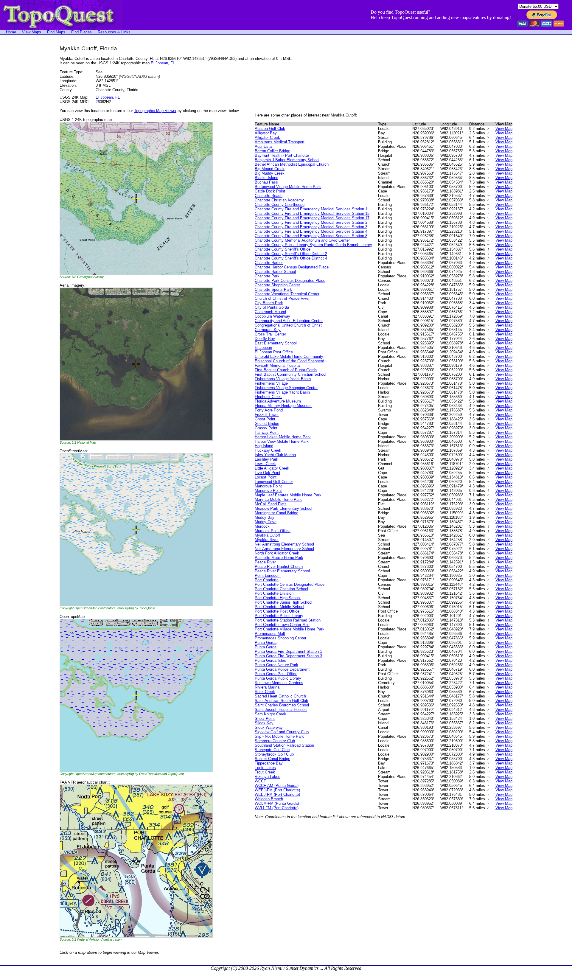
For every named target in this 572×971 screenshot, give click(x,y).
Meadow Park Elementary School (283, 508)
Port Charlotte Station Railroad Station (288, 620)
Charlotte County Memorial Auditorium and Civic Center (302, 240)
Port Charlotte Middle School (279, 607)
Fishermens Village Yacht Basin (282, 392)
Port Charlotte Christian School (281, 589)
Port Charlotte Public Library (279, 615)
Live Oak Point (267, 472)
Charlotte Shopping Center (277, 285)
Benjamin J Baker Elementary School (287, 160)
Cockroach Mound (270, 312)
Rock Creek (265, 691)
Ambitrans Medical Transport (279, 142)
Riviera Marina (267, 687)
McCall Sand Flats (271, 504)
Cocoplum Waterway (272, 316)
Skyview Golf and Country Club (282, 732)
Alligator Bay (266, 133)
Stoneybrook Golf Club (274, 754)
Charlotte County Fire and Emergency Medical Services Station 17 (312, 218)
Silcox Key (264, 723)
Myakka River (267, 539)
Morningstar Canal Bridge (276, 513)
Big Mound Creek (270, 169)
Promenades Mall (270, 633)
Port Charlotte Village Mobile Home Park (289, 629)
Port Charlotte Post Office (277, 611)
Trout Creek (265, 772)
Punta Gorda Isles (270, 660)
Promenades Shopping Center (280, 638)
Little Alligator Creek (272, 468)
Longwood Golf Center (274, 481)
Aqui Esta (263, 146)
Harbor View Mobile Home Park (282, 441)
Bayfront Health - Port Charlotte (282, 155)
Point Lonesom (268, 575)
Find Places (81, 32)
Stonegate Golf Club (272, 750)
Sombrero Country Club (275, 741)
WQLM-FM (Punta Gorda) (277, 803)
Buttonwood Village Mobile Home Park (288, 186)
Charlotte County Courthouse (279, 204)
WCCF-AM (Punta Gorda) (277, 785)
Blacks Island (266, 177)
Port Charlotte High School (278, 598)
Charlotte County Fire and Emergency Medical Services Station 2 (311, 222)
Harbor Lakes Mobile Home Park (283, 437)
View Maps (31, 32)
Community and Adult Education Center (289, 321)
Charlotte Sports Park (273, 289)
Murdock (262, 526)
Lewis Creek (265, 464)
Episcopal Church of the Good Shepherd (289, 361)
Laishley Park (266, 459)
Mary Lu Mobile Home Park (278, 499)
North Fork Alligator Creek (277, 553)
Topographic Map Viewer (155, 110)
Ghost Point (265, 419)
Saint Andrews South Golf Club (281, 700)
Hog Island (264, 446)
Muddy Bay (264, 517)
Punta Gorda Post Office (276, 674)
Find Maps (56, 32)
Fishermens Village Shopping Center (286, 388)
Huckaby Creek (268, 450)
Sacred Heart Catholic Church (280, 696)
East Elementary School (276, 343)
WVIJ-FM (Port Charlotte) (277, 808)
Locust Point (265, 477)
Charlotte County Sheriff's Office (282, 249)
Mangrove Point (268, 486)
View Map (503, 128)
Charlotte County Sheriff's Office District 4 (291, 258)
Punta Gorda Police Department (282, 669)
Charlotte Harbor (269, 262)
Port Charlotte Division (274, 593)
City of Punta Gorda (272, 307)
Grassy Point (266, 428)
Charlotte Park (267, 276)
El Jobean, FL (163, 63)
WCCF (260, 781)
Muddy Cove (265, 522)
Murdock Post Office (272, 531)
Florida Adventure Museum (278, 401)
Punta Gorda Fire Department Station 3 (288, 656)
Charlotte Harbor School (275, 271)
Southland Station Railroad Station (284, 745)
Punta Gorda (265, 642)
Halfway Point (267, 432)
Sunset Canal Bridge (272, 758)
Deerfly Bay (265, 338)
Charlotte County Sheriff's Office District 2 (291, 253)
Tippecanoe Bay (269, 763)
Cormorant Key (268, 329)
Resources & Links (114, 32)
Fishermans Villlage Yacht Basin (283, 379)
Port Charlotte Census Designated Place (289, 584)
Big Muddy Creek (270, 173)
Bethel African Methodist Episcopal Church (292, 164)
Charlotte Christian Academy (279, 200)
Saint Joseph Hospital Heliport (281, 709)
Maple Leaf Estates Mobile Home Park (288, 495)
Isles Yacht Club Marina (275, 455)
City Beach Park (269, 303)
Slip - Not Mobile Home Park (279, 736)
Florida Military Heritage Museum (283, 405)
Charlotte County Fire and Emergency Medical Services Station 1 (311, 209)
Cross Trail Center (270, 334)
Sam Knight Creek (270, 714)
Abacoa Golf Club (270, 128)
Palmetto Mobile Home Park (279, 557)
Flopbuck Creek (268, 396)
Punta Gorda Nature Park (276, 665)
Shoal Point (265, 718)
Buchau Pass (266, 182)
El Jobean (263, 347)
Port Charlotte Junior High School (283, 602)
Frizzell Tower (267, 414)
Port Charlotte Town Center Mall (282, 624)
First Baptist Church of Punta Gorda (286, 370)
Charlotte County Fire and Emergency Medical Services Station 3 (311, 227)
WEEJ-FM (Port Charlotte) (277, 790)
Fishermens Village (271, 383)
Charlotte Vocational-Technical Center (287, 294)
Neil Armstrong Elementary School (284, 544)
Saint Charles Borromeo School (282, 705)
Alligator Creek (267, 137)
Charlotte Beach (268, 195)
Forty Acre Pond (269, 410)
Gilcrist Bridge (267, 423)
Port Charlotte (267, 580)
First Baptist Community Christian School (290, 374)
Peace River (265, 562)
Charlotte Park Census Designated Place (290, 280)
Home (11, 32)
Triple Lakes (265, 767)
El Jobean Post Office (274, 352)
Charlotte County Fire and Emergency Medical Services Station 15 (312, 213)
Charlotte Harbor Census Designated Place (292, 267)
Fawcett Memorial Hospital (278, 365)
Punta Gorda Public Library (278, 678)
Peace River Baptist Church (279, 566)
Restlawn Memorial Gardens (279, 683)
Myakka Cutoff (267, 535)
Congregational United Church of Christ (288, 325)
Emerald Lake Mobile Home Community (289, 356)
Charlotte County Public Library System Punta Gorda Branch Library (313, 245)
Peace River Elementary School (282, 571)
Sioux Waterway (269, 727)
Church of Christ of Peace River (282, 298)
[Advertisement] (24, 134)
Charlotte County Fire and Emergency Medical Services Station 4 (311, 231)
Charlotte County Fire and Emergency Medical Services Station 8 (311, 236)
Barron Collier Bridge (272, 151)
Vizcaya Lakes (267, 776)
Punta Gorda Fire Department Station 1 (288, 651)
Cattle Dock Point (270, 191)
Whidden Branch (269, 799)
